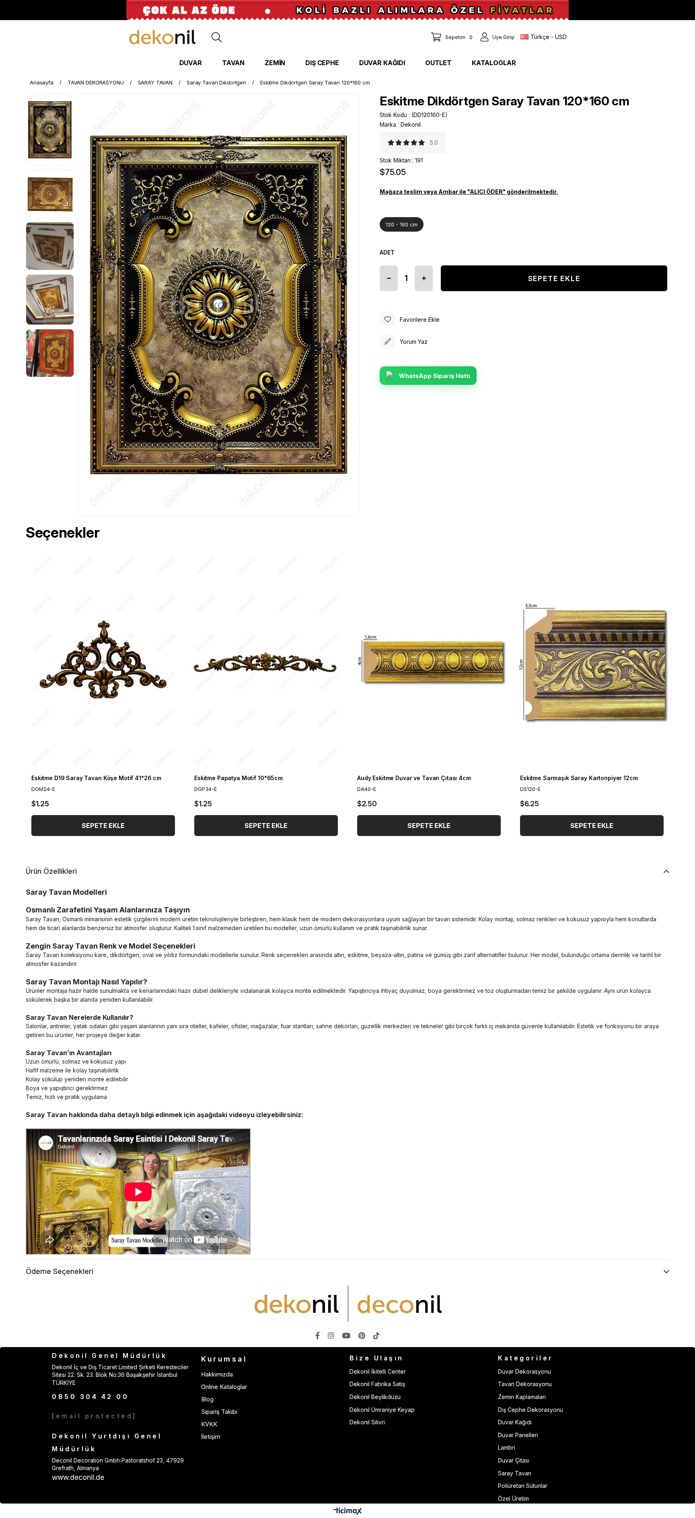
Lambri (506, 1447)
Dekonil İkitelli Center (378, 1371)
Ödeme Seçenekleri (59, 1271)
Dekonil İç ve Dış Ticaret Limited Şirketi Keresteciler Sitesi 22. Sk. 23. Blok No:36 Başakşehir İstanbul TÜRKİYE (120, 1375)
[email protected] (94, 1416)
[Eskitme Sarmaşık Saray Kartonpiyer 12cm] (591, 661)
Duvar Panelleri (518, 1435)
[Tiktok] (376, 1335)
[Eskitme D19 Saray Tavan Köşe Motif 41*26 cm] (103, 661)
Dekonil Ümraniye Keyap (382, 1409)
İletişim (210, 1436)
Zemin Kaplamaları (522, 1396)
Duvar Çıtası (513, 1460)
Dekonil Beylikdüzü (375, 1396)
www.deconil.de (78, 1477)
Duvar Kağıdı (515, 1422)
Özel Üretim (513, 1498)
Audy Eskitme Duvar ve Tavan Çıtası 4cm (414, 777)
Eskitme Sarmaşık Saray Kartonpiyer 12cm (579, 777)
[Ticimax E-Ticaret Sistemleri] (347, 1512)
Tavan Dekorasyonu (525, 1383)
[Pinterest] (361, 1335)
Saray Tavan (514, 1473)
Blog (207, 1399)
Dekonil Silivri (367, 1422)
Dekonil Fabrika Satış (377, 1383)
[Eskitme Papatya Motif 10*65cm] (266, 661)
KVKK (209, 1424)
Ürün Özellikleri (51, 871)
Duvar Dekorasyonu (524, 1371)
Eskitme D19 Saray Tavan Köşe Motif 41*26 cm (96, 777)
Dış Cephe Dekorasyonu (530, 1409)
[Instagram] (331, 1335)
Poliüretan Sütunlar (522, 1485)
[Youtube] (346, 1335)
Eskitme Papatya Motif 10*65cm (238, 777)
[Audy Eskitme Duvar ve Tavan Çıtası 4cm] (429, 661)
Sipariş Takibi (219, 1411)
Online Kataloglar (224, 1387)
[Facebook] (317, 1335)
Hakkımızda (217, 1374)
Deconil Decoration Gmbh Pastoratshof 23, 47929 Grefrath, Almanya (118, 1464)
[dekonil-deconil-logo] (347, 1304)
